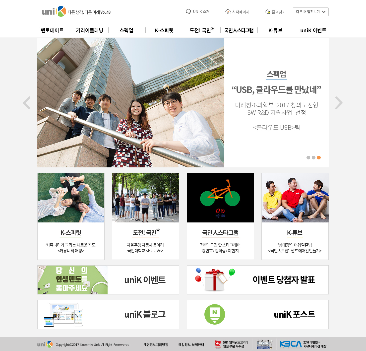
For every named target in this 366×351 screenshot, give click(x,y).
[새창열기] (258, 279)
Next (339, 102)
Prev (27, 102)
